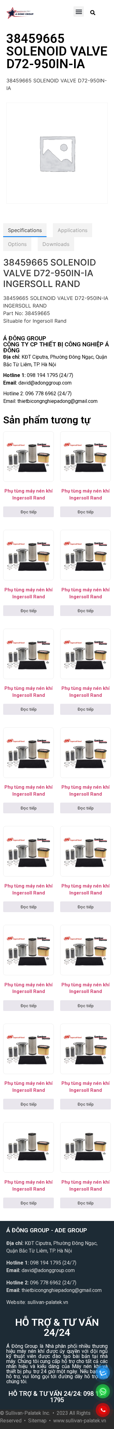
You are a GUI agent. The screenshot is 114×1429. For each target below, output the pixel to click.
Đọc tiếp (29, 511)
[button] (78, 11)
